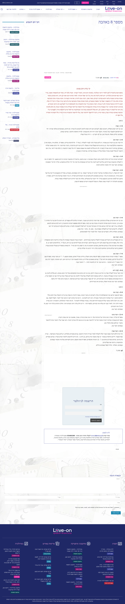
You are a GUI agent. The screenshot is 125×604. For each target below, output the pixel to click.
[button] (2, 9)
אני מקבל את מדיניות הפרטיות (92, 416)
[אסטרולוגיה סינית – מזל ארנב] (30, 127)
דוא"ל (100, 410)
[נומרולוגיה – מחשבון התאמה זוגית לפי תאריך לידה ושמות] (30, 30)
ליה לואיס (7, 32)
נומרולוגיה (47, 77)
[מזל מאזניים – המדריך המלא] (30, 139)
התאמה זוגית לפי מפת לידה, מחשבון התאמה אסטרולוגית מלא (74, 574)
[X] (105, 456)
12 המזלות (16, 140)
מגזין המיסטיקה (15, 555)
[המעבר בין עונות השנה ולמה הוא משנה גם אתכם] (119, 574)
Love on (7, 44)
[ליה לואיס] (121, 77)
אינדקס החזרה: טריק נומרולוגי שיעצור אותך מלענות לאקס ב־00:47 (12, 551)
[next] (76, 3)
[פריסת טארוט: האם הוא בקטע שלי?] (56, 573)
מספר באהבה (98, 449)
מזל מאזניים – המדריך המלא (11, 138)
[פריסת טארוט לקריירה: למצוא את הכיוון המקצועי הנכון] (56, 559)
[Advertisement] (83, 201)
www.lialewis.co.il (97, 435)
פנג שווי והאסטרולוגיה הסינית (105, 580)
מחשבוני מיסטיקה (15, 32)
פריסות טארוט (47, 553)
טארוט (17, 105)
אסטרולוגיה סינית (15, 129)
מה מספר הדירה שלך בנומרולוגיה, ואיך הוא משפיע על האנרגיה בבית (12, 572)
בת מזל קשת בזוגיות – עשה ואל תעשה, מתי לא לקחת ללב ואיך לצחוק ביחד (11, 65)
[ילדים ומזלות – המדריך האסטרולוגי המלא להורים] (119, 551)
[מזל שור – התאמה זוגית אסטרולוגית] (30, 90)
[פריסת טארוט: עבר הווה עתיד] (56, 566)
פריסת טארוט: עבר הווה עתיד (43, 565)
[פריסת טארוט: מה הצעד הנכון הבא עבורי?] (56, 551)
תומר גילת (10, 69)
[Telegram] (92, 456)
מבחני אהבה (16, 56)
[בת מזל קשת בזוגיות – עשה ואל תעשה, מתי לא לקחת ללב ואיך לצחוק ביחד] (30, 66)
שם (101, 404)
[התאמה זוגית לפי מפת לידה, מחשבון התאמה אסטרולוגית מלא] (87, 574)
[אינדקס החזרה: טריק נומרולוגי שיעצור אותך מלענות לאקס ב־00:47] (25, 551)
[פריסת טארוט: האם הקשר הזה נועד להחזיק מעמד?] (30, 103)
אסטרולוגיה (16, 70)
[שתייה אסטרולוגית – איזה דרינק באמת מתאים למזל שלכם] (119, 566)
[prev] (78, 3)
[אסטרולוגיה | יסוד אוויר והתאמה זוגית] (30, 115)
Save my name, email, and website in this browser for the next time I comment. (97, 507)
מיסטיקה (109, 449)
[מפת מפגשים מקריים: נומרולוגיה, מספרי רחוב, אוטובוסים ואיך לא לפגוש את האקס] (25, 561)
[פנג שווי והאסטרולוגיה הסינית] (119, 582)
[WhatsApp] (101, 456)
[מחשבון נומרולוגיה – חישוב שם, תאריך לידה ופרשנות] (30, 42)
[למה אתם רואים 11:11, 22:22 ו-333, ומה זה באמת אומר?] (25, 582)
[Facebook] (110, 456)
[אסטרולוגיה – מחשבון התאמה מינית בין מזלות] (30, 78)
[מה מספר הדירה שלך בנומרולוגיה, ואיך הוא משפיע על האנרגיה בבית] (25, 572)
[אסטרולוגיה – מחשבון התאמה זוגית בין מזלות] (30, 54)
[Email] (96, 456)
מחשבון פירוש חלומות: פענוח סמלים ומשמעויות (58, 3)
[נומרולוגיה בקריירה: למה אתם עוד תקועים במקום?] (119, 559)
